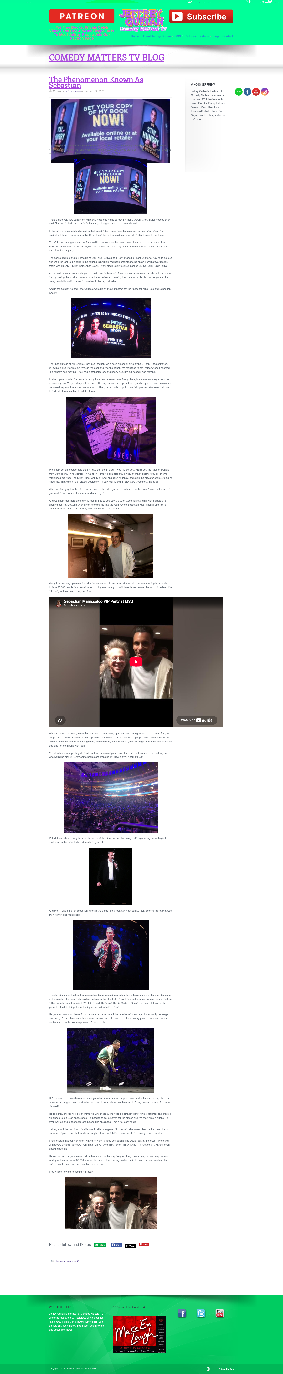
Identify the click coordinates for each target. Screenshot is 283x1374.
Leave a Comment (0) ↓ (69, 1261)
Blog (215, 36)
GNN (177, 36)
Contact (227, 36)
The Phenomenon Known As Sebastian (96, 82)
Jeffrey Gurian (73, 91)
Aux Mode (92, 1368)
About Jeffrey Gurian (156, 36)
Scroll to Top (227, 1369)
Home (135, 36)
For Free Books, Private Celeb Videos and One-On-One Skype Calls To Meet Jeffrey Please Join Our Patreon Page (81, 32)
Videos (204, 36)
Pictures (190, 36)
